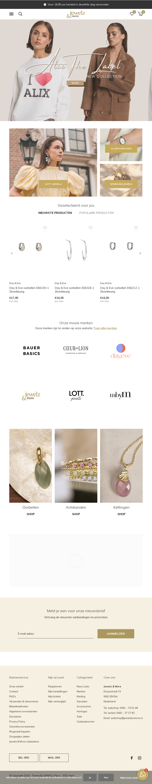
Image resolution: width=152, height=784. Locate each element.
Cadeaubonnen (86, 721)
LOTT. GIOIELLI (53, 184)
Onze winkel (16, 686)
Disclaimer (15, 716)
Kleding (81, 696)
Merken (81, 691)
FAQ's (12, 696)
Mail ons (54, 757)
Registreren (55, 686)
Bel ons (23, 757)
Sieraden (82, 701)
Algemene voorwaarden (23, 711)
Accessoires (84, 706)
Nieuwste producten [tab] (55, 213)
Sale (79, 716)
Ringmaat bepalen (19, 731)
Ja (90, 777)
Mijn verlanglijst (57, 701)
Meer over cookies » (131, 777)
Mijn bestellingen (57, 691)
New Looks (83, 686)
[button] (12, 14)
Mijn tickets (54, 696)
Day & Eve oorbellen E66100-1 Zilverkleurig (29, 289)
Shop (31, 514)
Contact (13, 691)
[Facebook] (132, 758)
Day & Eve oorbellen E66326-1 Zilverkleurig (74, 289)
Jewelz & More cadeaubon (24, 741)
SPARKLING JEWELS (121, 184)
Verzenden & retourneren (23, 701)
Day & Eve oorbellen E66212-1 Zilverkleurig (120, 289)
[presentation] (11, 253)
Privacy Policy (17, 721)
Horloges (82, 711)
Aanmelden (116, 633)
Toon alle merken (105, 328)
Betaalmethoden (18, 706)
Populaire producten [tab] (96, 213)
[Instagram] (139, 758)
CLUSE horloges (121, 148)
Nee (106, 777)
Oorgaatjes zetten (19, 736)
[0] (140, 14)
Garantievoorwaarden (22, 726)
